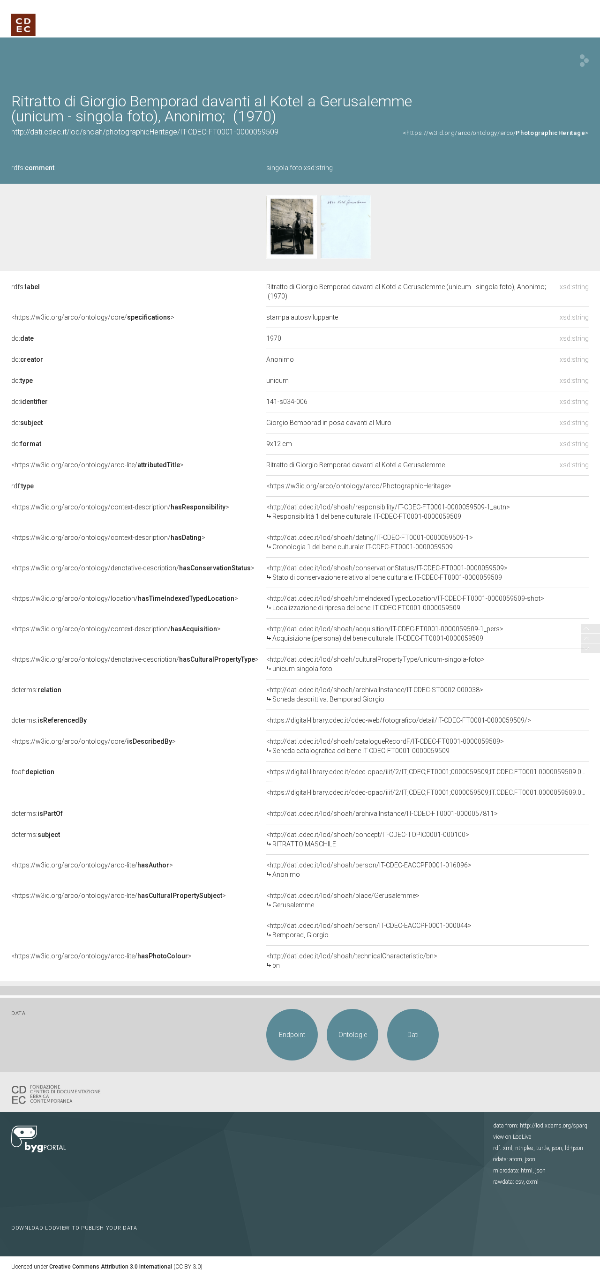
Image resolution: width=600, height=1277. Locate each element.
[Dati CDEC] (58, 1093)
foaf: (32, 772)
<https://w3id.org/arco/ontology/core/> (92, 317)
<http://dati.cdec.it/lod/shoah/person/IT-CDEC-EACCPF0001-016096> (369, 869)
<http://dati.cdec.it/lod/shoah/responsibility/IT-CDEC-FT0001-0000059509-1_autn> (388, 511)
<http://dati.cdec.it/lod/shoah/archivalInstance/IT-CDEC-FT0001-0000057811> (382, 813)
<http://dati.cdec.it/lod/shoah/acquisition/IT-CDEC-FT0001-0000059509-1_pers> (384, 633)
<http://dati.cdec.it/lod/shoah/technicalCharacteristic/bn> (351, 960)
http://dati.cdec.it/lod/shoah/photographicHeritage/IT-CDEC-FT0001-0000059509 (144, 131)
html (526, 1170)
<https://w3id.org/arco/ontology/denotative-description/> (133, 568)
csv (520, 1182)
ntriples (524, 1148)
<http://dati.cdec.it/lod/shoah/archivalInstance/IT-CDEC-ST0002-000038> (374, 694)
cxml (532, 1182)
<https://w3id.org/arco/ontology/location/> (124, 598)
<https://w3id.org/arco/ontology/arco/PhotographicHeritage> (358, 486)
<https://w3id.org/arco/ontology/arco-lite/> (97, 465)
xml (507, 1148)
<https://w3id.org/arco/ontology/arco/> (496, 132)
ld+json (574, 1148)
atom (516, 1159)
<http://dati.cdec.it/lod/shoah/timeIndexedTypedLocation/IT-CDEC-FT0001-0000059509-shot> (405, 603)
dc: (22, 338)
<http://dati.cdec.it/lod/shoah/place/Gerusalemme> (343, 900)
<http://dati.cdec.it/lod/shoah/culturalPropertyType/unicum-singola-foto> (375, 664)
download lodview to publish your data (74, 1228)
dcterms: (36, 690)
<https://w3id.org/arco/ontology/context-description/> (120, 507)
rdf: (22, 486)
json (557, 1148)
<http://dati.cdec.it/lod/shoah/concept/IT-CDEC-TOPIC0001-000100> (367, 839)
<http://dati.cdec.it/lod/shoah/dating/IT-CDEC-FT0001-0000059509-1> (369, 542)
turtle (542, 1148)
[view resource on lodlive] (584, 60)
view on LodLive (512, 1137)
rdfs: (32, 168)
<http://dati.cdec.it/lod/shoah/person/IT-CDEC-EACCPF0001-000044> (369, 930)
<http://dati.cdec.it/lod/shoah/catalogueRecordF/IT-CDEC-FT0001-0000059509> (385, 746)
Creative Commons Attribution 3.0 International (110, 1266)
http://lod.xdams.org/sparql (554, 1125)
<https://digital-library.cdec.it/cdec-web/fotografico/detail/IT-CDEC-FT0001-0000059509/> (398, 720)
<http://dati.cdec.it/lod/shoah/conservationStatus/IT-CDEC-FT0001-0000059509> (387, 572)
